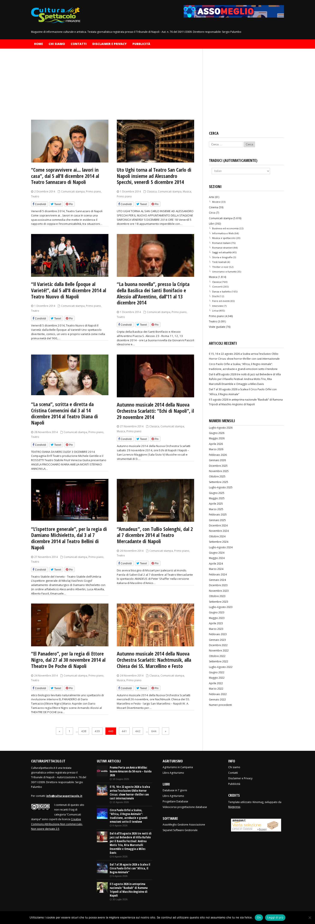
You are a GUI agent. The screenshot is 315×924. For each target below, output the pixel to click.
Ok (259, 917)
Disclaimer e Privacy (109, 44)
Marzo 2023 (216, 629)
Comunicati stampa (73, 191)
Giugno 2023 (216, 612)
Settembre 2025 (218, 482)
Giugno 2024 (216, 552)
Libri (211, 223)
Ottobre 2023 (217, 596)
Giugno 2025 (216, 493)
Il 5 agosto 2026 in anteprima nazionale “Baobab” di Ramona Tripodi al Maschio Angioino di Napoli (129, 889)
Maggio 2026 (217, 438)
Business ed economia (225, 228)
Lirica (215, 310)
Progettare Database (175, 801)
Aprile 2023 (216, 623)
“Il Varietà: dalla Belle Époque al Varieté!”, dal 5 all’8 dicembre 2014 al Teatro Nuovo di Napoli (68, 290)
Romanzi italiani (221, 242)
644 (153, 731)
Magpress (234, 807)
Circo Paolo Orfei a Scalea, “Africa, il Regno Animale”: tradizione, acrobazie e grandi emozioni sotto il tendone (128, 816)
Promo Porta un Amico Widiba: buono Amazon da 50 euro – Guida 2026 (131, 771)
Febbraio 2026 (218, 455)
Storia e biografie (222, 257)
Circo (212, 213)
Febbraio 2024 (218, 574)
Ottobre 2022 (217, 656)
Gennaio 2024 (217, 580)
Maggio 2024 (217, 558)
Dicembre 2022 (218, 645)
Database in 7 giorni (175, 790)
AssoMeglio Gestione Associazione (184, 824)
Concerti (217, 286)
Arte (211, 197)
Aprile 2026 (216, 444)
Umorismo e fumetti (224, 271)
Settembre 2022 (218, 661)
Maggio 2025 (217, 498)
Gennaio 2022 (217, 699)
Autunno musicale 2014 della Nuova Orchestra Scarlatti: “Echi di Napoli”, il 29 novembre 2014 (155, 410)
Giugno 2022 (216, 672)
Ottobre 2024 (217, 536)
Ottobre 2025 (217, 476)
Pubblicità (141, 44)
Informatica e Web (223, 233)
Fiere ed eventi (221, 301)
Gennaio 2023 (217, 640)
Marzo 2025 (216, 509)
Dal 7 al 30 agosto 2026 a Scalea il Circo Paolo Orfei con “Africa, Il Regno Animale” (130, 868)
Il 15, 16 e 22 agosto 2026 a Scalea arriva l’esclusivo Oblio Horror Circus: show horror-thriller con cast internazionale (130, 792)
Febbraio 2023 (218, 634)
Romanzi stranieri (222, 247)
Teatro (35, 196)
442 (137, 731)
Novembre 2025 (219, 471)
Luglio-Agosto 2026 (220, 427)
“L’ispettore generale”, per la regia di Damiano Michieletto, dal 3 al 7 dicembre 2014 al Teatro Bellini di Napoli (69, 538)
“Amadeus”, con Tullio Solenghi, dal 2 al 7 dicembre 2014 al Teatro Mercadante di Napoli (155, 535)
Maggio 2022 (217, 678)
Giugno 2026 (216, 433)
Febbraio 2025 (218, 514)
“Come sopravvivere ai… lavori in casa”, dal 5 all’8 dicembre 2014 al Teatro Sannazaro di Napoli (65, 176)
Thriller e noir (220, 266)
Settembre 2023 (218, 602)
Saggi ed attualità (222, 252)
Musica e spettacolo (223, 238)
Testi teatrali (219, 262)
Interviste (217, 305)
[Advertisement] (113, 88)
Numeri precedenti (220, 705)
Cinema (213, 207)
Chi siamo (57, 44)
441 (124, 731)
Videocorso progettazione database (185, 807)
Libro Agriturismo (173, 773)
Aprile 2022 (216, 683)
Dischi (215, 296)
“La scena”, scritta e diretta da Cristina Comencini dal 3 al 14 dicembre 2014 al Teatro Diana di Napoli (64, 413)
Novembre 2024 (219, 531)
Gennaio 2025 (217, 520)
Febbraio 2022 (218, 694)
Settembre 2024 (218, 542)
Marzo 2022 (216, 688)
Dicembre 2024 (218, 525)
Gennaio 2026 (217, 460)
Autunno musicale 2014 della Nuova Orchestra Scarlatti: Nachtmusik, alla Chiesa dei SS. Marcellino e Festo (154, 659)
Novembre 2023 (219, 591)
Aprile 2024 (216, 563)
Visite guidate (217, 327)
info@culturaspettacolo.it (64, 796)
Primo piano (93, 191)
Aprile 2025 (216, 503)
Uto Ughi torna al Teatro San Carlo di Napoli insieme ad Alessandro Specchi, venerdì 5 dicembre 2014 (154, 176)
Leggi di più (275, 917)
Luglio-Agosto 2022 (220, 667)
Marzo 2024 (216, 569)
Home (38, 44)
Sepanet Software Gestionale (180, 830)
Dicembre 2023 (218, 585)
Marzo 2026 (216, 449)
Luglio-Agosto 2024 (220, 547)
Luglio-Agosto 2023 (220, 607)
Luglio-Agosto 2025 (220, 487)
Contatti (79, 44)
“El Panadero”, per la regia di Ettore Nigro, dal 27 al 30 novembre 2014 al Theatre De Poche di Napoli (68, 659)
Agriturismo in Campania (178, 767)
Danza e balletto (221, 291)
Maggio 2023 (217, 618)
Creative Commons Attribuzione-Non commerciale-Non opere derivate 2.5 (57, 824)
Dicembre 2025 (218, 466)
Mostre (216, 201)
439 (97, 731)
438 (83, 731)
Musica (187, 191)
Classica (152, 191)
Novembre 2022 (219, 650)
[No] (310, 917)
